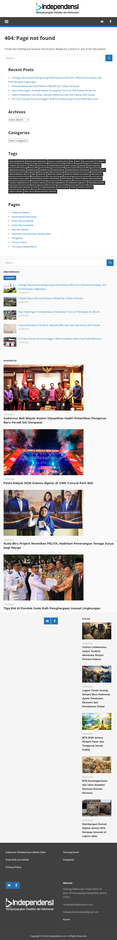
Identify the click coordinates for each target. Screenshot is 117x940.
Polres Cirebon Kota (19, 182)
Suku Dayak (63, 187)
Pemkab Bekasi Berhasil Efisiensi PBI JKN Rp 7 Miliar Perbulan (45, 86)
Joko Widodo (94, 165)
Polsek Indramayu (57, 182)
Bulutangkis (88, 161)
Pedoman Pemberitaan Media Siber (31, 233)
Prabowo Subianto (77, 182)
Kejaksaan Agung (17, 170)
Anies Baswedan (17, 161)
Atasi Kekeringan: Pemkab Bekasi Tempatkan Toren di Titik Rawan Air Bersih (54, 90)
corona (13, 165)
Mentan (42, 174)
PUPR (35, 187)
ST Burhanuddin (48, 187)
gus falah (42, 165)
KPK (103, 170)
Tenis (73, 187)
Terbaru (10, 278)
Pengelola (17, 238)
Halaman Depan (21, 212)
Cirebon (101, 161)
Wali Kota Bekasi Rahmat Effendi (40, 191)
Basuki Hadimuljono (58, 161)
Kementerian (58, 170)
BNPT (78, 161)
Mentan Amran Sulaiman (76, 174)
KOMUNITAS (10, 360)
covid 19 (23, 165)
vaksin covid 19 (85, 187)
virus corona (15, 191)
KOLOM (86, 619)
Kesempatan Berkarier (24, 216)
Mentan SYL (96, 174)
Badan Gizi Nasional (36, 161)
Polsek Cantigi (38, 182)
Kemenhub (33, 170)
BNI (71, 161)
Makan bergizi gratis (19, 174)
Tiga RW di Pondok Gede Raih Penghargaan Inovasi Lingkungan (52, 608)
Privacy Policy (19, 242)
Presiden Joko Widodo (20, 187)
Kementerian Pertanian (78, 170)
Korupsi (95, 170)
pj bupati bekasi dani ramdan (88, 178)
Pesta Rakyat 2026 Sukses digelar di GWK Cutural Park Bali (48, 483)
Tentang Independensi (24, 246)
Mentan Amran (55, 174)
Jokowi (82, 165)
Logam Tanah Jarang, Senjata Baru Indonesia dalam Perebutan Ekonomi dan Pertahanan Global (96, 698)
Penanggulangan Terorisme (45, 178)
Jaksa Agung (71, 165)
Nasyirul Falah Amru (19, 178)
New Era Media (20, 229)
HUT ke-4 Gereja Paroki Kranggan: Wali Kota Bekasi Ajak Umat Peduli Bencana (54, 99)
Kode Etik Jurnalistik (22, 221)
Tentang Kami (71, 852)
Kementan (45, 170)
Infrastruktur (56, 165)
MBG (34, 174)
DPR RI (32, 165)
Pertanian (67, 178)
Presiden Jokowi (96, 182)
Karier (66, 919)
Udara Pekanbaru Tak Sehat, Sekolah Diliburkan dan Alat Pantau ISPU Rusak (53, 94)
